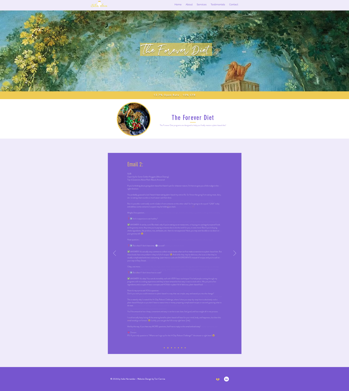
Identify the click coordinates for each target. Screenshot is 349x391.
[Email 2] (168, 347)
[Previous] (114, 253)
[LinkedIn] (226, 379)
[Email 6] (181, 347)
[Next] (234, 253)
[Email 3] (171, 347)
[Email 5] (178, 347)
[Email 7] (185, 347)
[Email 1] (164, 347)
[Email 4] (174, 347)
